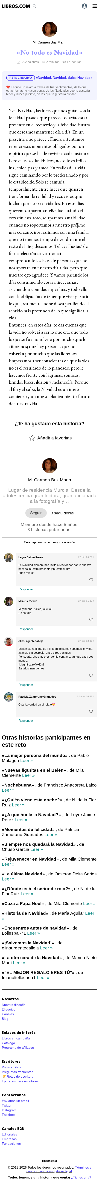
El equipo (8, 1009)
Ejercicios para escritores (20, 1081)
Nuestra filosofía (14, 1005)
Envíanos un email (15, 1101)
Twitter (7, 1105)
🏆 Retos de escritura (17, 1076)
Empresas (9, 1139)
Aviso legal (64, 1171)
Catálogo (8, 1043)
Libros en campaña (16, 1038)
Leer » (26, 760)
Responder (26, 589)
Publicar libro (11, 1067)
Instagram (9, 1110)
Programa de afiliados (18, 1047)
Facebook (9, 1114)
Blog (5, 1018)
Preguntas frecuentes (17, 1072)
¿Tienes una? (81, 1177)
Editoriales (9, 1134)
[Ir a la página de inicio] (16, 6)
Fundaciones (11, 1143)
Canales (8, 1014)
